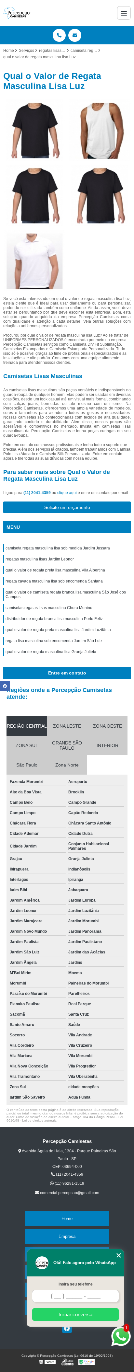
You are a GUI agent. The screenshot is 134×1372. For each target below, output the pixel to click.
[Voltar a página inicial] (17, 12)
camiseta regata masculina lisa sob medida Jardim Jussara (58, 548)
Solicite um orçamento (67, 507)
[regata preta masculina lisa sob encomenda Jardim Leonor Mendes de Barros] (34, 195)
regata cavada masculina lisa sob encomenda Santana (54, 581)
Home (67, 1218)
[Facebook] (67, 1328)
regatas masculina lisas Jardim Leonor (40, 559)
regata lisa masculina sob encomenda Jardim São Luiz (54, 641)
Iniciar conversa (75, 1314)
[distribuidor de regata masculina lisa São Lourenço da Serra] (100, 130)
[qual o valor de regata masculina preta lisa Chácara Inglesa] (34, 261)
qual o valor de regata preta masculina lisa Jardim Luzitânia (58, 630)
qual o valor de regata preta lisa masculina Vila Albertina (55, 570)
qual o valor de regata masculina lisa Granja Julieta (51, 652)
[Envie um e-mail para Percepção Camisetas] (74, 35)
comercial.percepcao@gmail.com (69, 1193)
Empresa (67, 1236)
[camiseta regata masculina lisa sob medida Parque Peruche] (34, 130)
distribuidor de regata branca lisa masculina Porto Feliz (54, 619)
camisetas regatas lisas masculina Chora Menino (49, 607)
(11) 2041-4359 (37, 492)
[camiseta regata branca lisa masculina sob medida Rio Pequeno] (100, 195)
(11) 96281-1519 (69, 1183)
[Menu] (124, 13)
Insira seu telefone (76, 1284)
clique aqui (67, 492)
